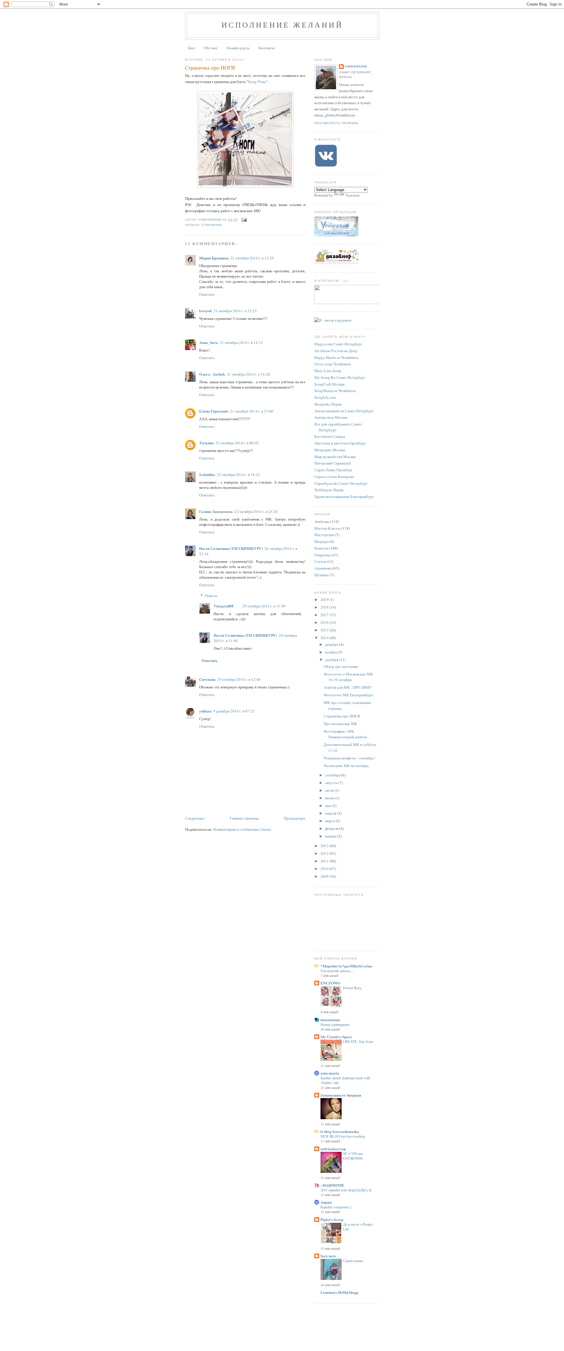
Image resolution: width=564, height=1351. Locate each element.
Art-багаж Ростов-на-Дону (335, 350)
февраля (332, 828)
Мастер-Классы (327, 528)
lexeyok (205, 310)
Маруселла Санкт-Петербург (338, 344)
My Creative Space (336, 1036)
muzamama (330, 1019)
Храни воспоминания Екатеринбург (344, 496)
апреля (331, 813)
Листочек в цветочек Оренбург (340, 443)
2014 (325, 637)
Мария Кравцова (214, 258)
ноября (331, 652)
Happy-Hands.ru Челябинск (336, 357)
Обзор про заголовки (341, 666)
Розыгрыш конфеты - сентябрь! (349, 758)
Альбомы (322, 521)
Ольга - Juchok (212, 374)
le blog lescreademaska (339, 1131)
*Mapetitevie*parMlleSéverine (346, 966)
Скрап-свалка (353, 1260)
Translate (352, 195)
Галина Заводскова (216, 511)
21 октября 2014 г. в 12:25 (235, 310)
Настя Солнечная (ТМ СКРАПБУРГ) (231, 548)
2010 (325, 868)
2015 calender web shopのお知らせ (346, 1190)
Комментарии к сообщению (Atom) (242, 829)
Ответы (211, 595)
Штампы (321, 574)
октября (332, 659)
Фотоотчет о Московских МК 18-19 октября (348, 677)
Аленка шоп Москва (331, 417)
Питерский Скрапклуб (332, 463)
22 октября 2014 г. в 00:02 (237, 442)
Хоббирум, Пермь (329, 489)
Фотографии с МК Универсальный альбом (345, 734)
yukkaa (205, 711)
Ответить (206, 294)
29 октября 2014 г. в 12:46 (239, 679)
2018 (325, 607)
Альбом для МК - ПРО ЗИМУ (348, 687)
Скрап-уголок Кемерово (334, 476)
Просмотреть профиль (336, 123)
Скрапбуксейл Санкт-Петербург (340, 483)
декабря (332, 644)
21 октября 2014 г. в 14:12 (241, 342)
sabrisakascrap (333, 1148)
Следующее (195, 818)
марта (330, 820)
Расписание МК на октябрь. (347, 765)
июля (330, 790)
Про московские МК (340, 723)
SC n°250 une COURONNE (353, 1156)
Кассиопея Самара (329, 436)
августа (331, 782)
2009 (325, 876)
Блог (191, 47)
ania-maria (329, 1073)
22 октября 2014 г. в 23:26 (256, 511)
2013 (325, 845)
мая (328, 805)
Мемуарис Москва (329, 449)
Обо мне (211, 47)
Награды (321, 541)
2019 (325, 599)
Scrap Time (257, 81)
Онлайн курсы (238, 47)
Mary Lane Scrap (327, 370)
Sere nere (328, 1256)
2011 (325, 861)
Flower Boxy (352, 987)
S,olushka (207, 474)
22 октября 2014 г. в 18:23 (238, 474)
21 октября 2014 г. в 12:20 (252, 258)
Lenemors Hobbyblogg (339, 1292)
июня (330, 798)
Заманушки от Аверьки (340, 1095)
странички (212, 225)
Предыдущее (295, 818)
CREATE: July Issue (358, 1041)
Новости (321, 548)
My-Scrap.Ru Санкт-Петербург (339, 377)
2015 (325, 630)
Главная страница (244, 818)
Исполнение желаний (282, 25)
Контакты (266, 47)
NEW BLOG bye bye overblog (342, 1136)
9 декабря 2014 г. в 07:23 (233, 711)
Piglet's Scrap (331, 1219)
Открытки (322, 555)
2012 (325, 853)
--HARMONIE (332, 1185)
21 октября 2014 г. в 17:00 (251, 411)
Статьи (320, 561)
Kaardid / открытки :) (335, 1207)
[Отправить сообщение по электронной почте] (244, 219)
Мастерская (324, 534)
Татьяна (206, 442)
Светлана (207, 679)
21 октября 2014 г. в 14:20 (248, 374)
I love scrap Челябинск (332, 364)
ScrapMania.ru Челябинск (335, 390)
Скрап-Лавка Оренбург (333, 469)
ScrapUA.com (325, 397)
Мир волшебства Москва (335, 456)
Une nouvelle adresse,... (337, 970)
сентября (333, 775)
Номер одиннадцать (335, 1024)
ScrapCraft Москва (329, 384)
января (331, 836)
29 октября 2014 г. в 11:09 (264, 606)
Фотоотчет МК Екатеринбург (348, 695)
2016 (325, 622)
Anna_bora (208, 342)
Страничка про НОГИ (342, 716)
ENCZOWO (330, 983)
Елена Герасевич (213, 411)
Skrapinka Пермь (328, 404)
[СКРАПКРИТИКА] (348, 302)
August (326, 1202)
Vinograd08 (224, 606)
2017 (325, 614)
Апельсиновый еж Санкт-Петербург (344, 410)
